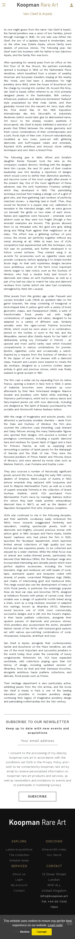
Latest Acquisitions (19, 849)
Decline (24, 931)
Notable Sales (19, 860)
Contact (19, 890)
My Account (19, 885)
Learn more (55, 925)
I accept (42, 931)
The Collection (19, 855)
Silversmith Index (54, 849)
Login (19, 879)
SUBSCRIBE (37, 796)
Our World (54, 855)
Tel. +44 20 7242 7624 (54, 904)
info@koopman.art (54, 896)
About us (19, 874)
